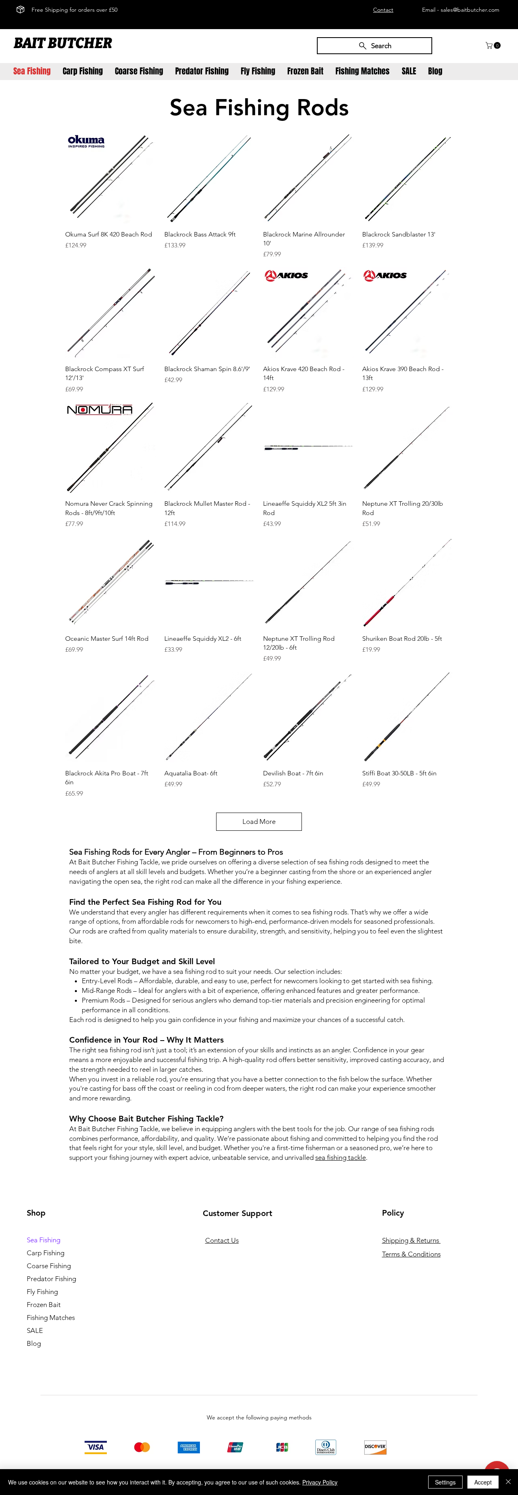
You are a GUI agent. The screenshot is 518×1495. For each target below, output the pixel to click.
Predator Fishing (51, 1279)
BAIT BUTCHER (64, 43)
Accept (483, 1482)
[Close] (508, 1482)
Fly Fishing (42, 1292)
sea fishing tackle (340, 1157)
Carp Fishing (45, 1253)
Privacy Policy (320, 1482)
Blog (34, 1343)
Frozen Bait (44, 1305)
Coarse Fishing (49, 1266)
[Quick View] (110, 178)
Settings (445, 1482)
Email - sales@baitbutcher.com (460, 9)
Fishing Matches (51, 1317)
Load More (259, 821)
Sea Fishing (43, 1240)
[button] (494, 45)
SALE (35, 1330)
